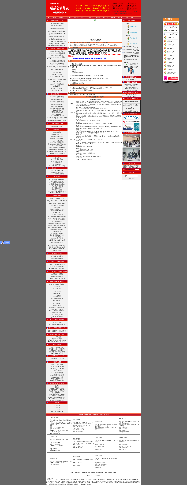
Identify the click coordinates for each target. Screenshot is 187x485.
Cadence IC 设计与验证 (57, 238)
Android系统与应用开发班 (57, 51)
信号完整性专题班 (57, 221)
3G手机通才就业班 (57, 91)
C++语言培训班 (57, 289)
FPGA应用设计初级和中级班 (56, 23)
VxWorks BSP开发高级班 (57, 258)
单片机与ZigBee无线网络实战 (56, 182)
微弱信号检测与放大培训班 (57, 391)
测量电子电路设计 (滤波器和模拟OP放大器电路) (56, 393)
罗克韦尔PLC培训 (87, 480)
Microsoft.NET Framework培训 (56, 307)
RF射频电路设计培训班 (57, 242)
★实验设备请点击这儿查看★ (78, 83)
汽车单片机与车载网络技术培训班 (57, 191)
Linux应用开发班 (57, 132)
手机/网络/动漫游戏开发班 (57, 126)
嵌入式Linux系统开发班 (57, 134)
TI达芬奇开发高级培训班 (56, 111)
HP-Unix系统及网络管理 (57, 373)
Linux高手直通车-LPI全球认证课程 (57, 149)
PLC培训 (103, 480)
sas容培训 (80, 480)
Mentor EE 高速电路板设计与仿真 (56, 225)
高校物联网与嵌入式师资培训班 (57, 352)
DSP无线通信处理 (56, 114)
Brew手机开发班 (57, 72)
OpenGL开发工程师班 (56, 88)
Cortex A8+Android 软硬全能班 (57, 53)
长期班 (57, 387)
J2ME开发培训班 (57, 82)
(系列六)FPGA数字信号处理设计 (57, 43)
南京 (59, 482)
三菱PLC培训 (109, 480)
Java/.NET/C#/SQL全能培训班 (56, 284)
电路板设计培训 (65, 481)
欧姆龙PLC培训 (97, 480)
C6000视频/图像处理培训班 (57, 109)
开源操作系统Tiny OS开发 (57, 359)
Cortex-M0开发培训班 (56, 161)
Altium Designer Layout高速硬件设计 (56, 223)
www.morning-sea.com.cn (131, 111)
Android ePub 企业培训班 (57, 55)
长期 (123, 481)
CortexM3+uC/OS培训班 (57, 160)
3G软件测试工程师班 (57, 322)
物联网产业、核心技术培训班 (56, 349)
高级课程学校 (93, 482)
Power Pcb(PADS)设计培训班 (57, 205)
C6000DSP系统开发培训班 (57, 104)
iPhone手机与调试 (56, 337)
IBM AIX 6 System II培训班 (57, 366)
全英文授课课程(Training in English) (122, 13)
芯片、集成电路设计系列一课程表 (57, 330)
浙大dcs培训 (72, 481)
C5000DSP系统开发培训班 (57, 102)
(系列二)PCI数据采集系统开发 (57, 34)
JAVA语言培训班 (57, 291)
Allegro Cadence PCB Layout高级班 (57, 218)
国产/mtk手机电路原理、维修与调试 (57, 340)
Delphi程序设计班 (56, 312)
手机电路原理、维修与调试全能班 (57, 341)
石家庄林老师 (171, 73)
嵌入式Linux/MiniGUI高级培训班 (57, 147)
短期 (106, 481)
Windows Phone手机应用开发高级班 (57, 79)
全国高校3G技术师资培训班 (57, 388)
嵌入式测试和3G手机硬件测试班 (57, 324)
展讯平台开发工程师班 (57, 69)
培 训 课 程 (57, 407)
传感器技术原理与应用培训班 (56, 390)
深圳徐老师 (170, 41)
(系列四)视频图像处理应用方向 (57, 39)
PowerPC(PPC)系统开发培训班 (57, 264)
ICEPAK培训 (62, 480)
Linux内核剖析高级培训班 (57, 142)
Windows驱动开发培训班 (57, 309)
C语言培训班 (57, 286)
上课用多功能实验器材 (131, 90)
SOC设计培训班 (57, 250)
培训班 (62, 400)
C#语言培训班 (56, 293)
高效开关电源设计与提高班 (57, 209)
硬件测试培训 (56, 303)
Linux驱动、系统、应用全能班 (57, 153)
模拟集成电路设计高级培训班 (56, 248)
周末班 (54, 482)
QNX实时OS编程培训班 (57, 317)
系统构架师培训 (57, 305)
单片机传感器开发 (57, 188)
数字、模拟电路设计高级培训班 (57, 247)
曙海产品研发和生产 (131, 79)
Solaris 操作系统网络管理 (56, 371)
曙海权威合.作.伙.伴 (131, 86)
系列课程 (95, 481)
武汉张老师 (170, 55)
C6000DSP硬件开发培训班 (57, 106)
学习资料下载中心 (131, 96)
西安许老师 (170, 59)
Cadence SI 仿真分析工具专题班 (57, 219)
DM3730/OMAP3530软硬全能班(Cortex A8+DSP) (57, 118)
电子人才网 (131, 110)
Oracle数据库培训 (56, 296)
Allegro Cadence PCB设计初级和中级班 (57, 201)
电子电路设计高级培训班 (56, 233)
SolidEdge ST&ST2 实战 (57, 377)
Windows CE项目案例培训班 (57, 174)
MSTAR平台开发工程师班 (57, 84)
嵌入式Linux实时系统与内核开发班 (57, 144)
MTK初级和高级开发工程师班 (57, 61)
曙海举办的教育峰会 (131, 87)
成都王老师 (170, 48)
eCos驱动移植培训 (57, 163)
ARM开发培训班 (57, 158)
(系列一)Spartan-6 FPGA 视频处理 (56, 31)
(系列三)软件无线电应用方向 (56, 36)
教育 (109, 482)
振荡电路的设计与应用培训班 (56, 399)
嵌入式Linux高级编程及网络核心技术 (56, 151)
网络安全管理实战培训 (57, 379)
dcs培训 (123, 480)
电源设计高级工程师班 (57, 210)
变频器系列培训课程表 (57, 276)
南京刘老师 (170, 52)
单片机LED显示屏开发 (57, 185)
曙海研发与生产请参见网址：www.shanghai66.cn (126, 11)
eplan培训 (53, 481)
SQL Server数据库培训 (57, 298)
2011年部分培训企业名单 (131, 88)
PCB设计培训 (79, 481)
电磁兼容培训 (74, 480)
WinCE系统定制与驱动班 (57, 172)
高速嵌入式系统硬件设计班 (57, 198)
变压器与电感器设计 (55, 400)
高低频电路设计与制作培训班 (56, 396)
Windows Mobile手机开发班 (57, 77)
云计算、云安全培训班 (57, 347)
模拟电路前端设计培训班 (56, 229)
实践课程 (132, 481)
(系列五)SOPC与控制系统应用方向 (57, 41)
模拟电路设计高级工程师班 (57, 235)
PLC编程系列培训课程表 (57, 274)
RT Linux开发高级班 (57, 145)
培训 (110, 481)
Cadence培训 (55, 480)
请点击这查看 (86, 425)
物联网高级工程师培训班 (56, 350)
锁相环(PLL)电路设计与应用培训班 (57, 397)
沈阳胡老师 (170, 66)
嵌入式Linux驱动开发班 (57, 136)
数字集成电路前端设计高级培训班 (57, 245)
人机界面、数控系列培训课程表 (57, 279)
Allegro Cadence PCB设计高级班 (57, 203)
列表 (128, 481)
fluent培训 (90, 481)
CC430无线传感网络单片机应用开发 (57, 120)
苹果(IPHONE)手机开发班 (57, 64)
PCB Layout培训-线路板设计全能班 (57, 216)
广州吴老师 (170, 62)
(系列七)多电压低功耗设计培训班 (56, 45)
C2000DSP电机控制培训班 (57, 99)
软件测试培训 (56, 301)
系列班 (120, 482)
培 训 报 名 (57, 405)
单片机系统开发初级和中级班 (56, 179)
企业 (112, 482)
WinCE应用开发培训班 (57, 170)
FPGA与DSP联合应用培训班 (56, 116)
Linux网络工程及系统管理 (57, 138)
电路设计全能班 (57, 231)
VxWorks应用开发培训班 (57, 256)
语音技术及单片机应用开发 (57, 193)
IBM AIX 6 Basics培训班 (57, 364)
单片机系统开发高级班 (57, 181)
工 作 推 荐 (57, 409)
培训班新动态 (129, 169)
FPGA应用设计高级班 (57, 26)
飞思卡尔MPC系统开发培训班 (57, 266)
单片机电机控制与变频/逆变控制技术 (56, 184)
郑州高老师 (170, 69)
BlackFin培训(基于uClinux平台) (57, 166)
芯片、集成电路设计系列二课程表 (57, 332)
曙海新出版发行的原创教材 (131, 84)
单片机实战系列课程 (57, 190)
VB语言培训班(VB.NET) (57, 314)
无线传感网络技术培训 (57, 353)
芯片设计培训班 (57, 236)
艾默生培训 (135, 480)
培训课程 (116, 482)
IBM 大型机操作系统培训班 (57, 375)
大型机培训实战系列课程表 (57, 380)
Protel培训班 (57, 207)
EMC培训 (67, 480)
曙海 (107, 482)
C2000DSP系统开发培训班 (57, 97)
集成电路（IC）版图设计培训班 (57, 240)
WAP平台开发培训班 (57, 74)
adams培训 (85, 481)
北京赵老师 (170, 45)
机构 (120, 481)
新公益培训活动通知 (131, 94)
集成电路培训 (56, 86)
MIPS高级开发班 (57, 164)
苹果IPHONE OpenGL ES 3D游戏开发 (57, 67)
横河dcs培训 (128, 480)
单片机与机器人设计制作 (56, 187)
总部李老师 (170, 38)
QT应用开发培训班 (57, 140)
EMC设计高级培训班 (57, 214)
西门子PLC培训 (117, 480)
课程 (125, 481)
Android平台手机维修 (56, 338)
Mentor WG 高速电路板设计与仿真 (57, 227)
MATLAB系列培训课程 (57, 112)
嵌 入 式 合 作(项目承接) (57, 411)
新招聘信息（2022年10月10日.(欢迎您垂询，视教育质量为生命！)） (132, 166)
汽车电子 (57, 385)
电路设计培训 (56, 212)
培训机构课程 (101, 481)
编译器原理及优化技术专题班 (56, 268)
